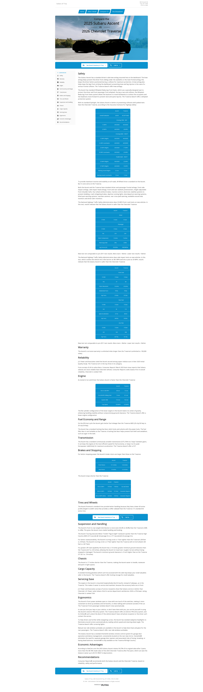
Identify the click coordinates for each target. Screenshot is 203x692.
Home (82, 12)
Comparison (62, 72)
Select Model (92, 12)
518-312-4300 (144, 5)
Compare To (104, 12)
